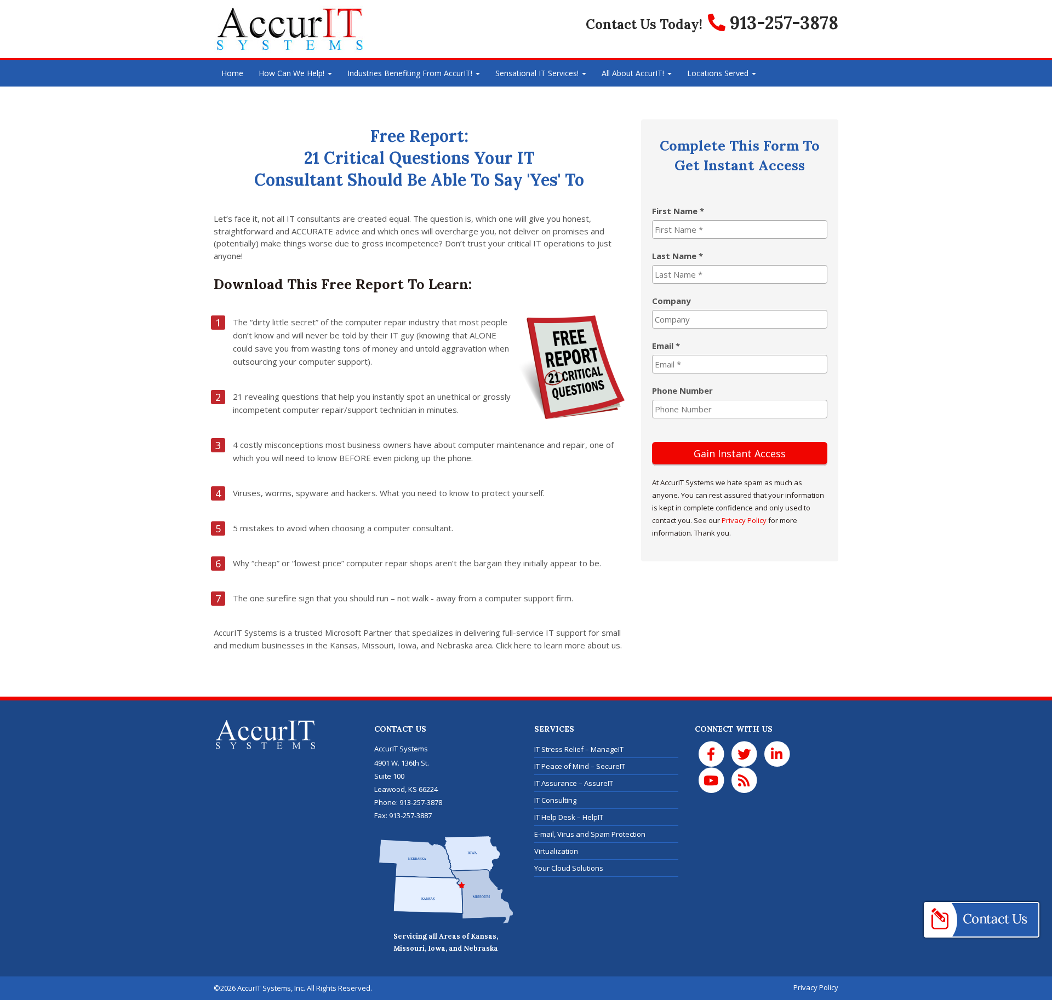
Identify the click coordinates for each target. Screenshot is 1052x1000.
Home (232, 73)
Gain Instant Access (740, 453)
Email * (666, 345)
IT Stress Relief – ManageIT (579, 749)
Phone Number (682, 390)
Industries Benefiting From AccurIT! (410, 73)
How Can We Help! (293, 73)
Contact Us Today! (644, 24)
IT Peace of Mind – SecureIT (579, 766)
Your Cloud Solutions (568, 868)
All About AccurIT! (634, 73)
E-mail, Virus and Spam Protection (589, 834)
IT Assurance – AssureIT (573, 783)
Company (671, 300)
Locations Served (719, 73)
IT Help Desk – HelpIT (568, 817)
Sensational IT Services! (538, 73)
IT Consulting (555, 800)
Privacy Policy (744, 520)
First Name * (678, 210)
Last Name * (677, 255)
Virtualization (556, 851)
